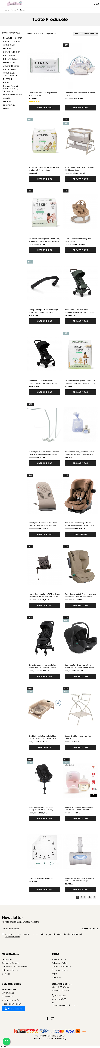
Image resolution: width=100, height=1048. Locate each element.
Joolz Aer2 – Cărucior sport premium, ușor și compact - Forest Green (79, 311)
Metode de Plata (59, 959)
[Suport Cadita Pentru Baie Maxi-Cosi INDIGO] (80, 709)
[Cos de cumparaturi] (97, 3)
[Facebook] (47, 1019)
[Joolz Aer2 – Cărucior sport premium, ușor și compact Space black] (44, 354)
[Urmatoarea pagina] (94, 897)
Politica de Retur (59, 963)
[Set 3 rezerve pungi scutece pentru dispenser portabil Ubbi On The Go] (80, 425)
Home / (7, 10)
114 (90, 897)
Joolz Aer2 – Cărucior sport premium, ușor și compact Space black (43, 382)
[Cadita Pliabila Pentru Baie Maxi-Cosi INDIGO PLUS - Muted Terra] (44, 709)
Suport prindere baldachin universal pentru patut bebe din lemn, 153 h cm (44, 453)
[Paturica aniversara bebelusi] (44, 851)
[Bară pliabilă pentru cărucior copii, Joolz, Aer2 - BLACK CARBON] (44, 282)
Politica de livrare (10, 970)
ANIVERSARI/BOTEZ (11, 66)
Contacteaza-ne (15, 1009)
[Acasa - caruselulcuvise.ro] (17, 3)
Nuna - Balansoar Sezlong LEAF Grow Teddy (78, 239)
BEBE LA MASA (9, 55)
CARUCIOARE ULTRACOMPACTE (9, 74)
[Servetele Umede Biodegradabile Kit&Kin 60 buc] (44, 66)
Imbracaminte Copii (12, 94)
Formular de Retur (60, 970)
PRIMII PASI (7, 101)
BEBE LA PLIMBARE (10, 59)
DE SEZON (7, 79)
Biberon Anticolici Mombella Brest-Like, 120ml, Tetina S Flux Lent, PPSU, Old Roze (80, 808)
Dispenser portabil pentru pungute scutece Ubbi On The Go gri (79, 879)
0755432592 (60, 995)
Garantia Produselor (61, 966)
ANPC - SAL (57, 977)
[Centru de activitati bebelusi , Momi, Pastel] (80, 66)
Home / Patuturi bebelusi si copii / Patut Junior (10, 88)
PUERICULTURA (9, 105)
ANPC (54, 974)
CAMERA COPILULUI (11, 41)
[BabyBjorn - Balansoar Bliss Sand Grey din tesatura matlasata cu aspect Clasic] (44, 496)
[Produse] (3, 4)
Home (6, 82)
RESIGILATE (7, 108)
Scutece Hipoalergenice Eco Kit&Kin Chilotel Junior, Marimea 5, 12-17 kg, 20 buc (80, 382)
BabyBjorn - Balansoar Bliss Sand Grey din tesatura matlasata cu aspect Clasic (43, 524)
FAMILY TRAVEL (9, 62)
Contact (6, 974)
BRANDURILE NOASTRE (12, 38)
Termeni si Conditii (10, 963)
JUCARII (6, 98)
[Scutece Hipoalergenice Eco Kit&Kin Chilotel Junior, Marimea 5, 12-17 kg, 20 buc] (80, 354)
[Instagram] (52, 1019)
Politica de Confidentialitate (14, 966)
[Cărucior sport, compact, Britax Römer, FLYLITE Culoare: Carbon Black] (44, 638)
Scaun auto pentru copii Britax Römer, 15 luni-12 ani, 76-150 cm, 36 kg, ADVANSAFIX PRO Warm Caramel (80, 524)
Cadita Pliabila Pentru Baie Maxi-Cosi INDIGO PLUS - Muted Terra (43, 737)
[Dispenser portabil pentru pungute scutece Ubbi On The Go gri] (80, 851)
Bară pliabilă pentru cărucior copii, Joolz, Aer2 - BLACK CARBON (43, 310)
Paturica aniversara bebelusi (41, 878)
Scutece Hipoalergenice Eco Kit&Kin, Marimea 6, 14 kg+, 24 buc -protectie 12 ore (44, 240)
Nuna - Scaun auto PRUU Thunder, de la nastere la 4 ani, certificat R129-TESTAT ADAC (44, 595)
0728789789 (60, 999)
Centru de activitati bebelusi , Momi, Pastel (80, 94)
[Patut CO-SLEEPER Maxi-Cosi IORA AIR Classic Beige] (80, 140)
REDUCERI (7, 48)
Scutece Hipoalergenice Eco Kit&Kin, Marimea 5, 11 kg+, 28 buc (44, 168)
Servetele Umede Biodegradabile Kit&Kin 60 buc (43, 94)
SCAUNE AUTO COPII (12, 52)
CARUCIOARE (9, 45)
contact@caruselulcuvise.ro (63, 1005)
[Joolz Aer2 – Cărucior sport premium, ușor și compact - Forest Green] (80, 282)
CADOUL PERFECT (10, 69)
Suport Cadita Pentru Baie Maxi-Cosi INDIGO (78, 737)
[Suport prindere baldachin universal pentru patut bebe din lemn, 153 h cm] (44, 425)
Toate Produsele (18, 10)
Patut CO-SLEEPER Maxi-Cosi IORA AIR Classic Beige (79, 168)
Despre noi (7, 959)
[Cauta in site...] (93, 3)
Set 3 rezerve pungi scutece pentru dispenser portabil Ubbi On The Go (79, 453)
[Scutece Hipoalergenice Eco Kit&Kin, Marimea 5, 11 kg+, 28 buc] (44, 140)
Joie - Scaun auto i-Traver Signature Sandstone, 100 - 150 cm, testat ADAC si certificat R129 (80, 595)
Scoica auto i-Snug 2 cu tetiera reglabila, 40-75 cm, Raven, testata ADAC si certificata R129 (80, 666)
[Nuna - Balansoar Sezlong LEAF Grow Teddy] (80, 211)
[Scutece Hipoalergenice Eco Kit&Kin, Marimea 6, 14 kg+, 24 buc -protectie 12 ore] (44, 211)
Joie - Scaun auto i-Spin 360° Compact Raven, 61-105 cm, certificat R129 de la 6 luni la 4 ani (43, 808)
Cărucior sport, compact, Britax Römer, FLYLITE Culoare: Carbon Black (42, 666)
